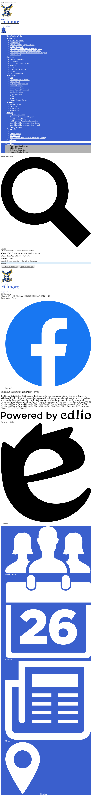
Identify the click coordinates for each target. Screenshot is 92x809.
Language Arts (15, 82)
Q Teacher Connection (18, 150)
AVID (12, 96)
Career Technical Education (20, 80)
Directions (43, 794)
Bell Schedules (15, 43)
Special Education (16, 92)
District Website (15, 134)
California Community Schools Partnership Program (28, 53)
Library (12, 98)
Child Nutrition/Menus (18, 119)
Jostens (12, 71)
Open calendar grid (27, 267)
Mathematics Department (19, 84)
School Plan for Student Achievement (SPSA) (26, 49)
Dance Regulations (16, 73)
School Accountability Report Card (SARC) (25, 51)
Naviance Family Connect (19, 152)
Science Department (17, 88)
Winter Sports (15, 108)
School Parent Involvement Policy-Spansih (25, 125)
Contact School (15, 55)
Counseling (14, 61)
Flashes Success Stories (18, 100)
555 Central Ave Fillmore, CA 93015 (8, 295)
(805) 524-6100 (29, 296)
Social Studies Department (19, 90)
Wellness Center (15, 65)
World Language (16, 94)
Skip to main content (8, 2)
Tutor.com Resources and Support (22, 117)
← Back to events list (10, 267)
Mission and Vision (17, 41)
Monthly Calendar (16, 47)
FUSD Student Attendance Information (24, 121)
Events (3, 263)
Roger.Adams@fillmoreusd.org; (62, 404)
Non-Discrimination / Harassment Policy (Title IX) (28, 138)
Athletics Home (15, 104)
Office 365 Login (16, 148)
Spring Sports (15, 110)
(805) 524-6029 (44, 406)
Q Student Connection (18, 69)
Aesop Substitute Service (19, 146)
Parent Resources (16, 127)
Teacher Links (15, 136)
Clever (12, 67)
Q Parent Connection (17, 115)
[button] (10, 38)
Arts (11, 78)
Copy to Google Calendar (10, 261)
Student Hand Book (17, 59)
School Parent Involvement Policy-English (25, 123)
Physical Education (16, 86)
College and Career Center (19, 63)
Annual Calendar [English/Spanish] (22, 45)
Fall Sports (14, 106)
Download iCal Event (29, 261)
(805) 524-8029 (44, 404)
